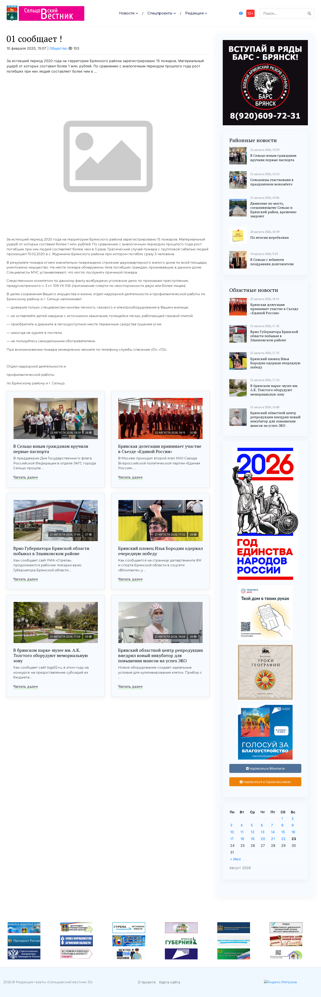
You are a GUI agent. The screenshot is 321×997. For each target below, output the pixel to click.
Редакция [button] (194, 13)
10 (232, 832)
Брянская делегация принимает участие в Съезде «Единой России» (159, 448)
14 (273, 832)
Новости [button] (127, 13)
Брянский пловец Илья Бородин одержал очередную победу (160, 550)
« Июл (235, 859)
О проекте (147, 982)
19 (252, 839)
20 (263, 839)
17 (232, 839)
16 (293, 832)
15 (283, 832)
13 (262, 832)
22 (283, 839)
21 (273, 839)
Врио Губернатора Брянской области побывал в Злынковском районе (51, 550)
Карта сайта (169, 982)
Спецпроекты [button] (160, 13)
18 (242, 839)
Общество (58, 48)
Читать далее (25, 477)
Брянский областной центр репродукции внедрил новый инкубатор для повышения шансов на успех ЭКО (160, 655)
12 (252, 832)
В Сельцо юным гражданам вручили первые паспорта (50, 448)
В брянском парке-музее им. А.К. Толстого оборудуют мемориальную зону (50, 655)
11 (241, 832)
